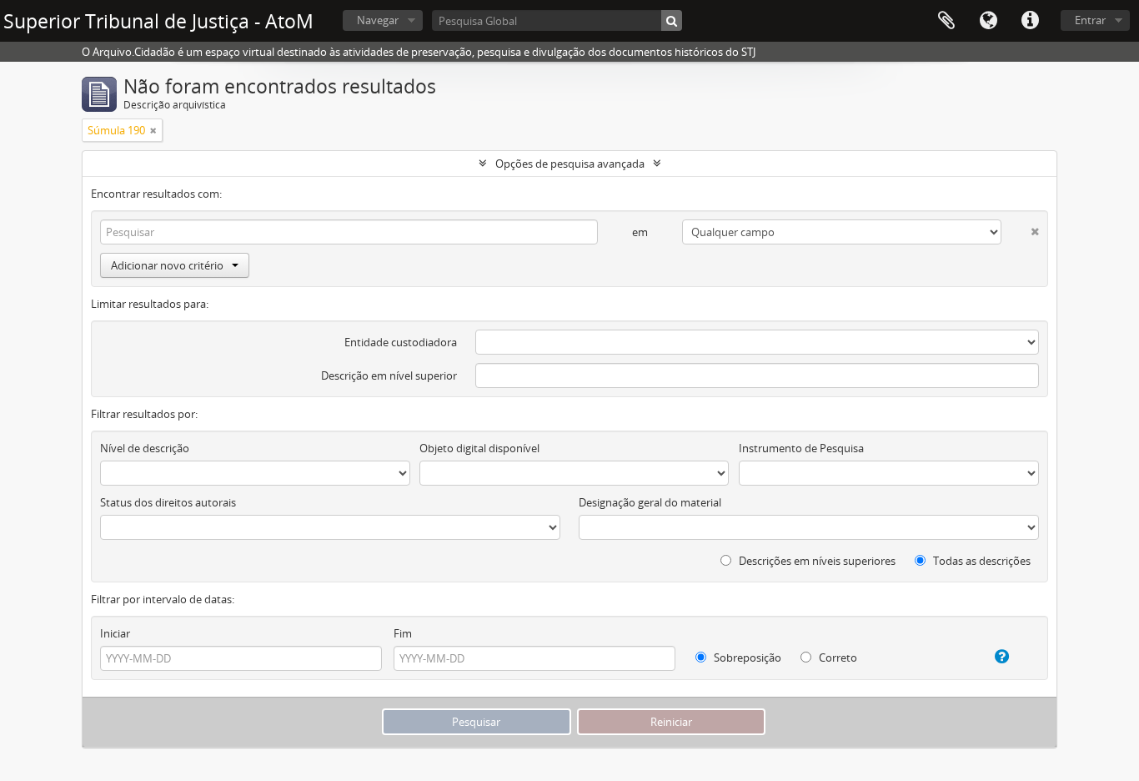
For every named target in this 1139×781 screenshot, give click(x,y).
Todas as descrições (981, 560)
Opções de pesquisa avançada (570, 163)
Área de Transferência (946, 21)
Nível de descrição (144, 448)
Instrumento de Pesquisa (801, 448)
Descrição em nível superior (389, 375)
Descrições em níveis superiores (816, 560)
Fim (403, 633)
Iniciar (115, 633)
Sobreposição (746, 657)
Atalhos (1030, 21)
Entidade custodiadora (400, 342)
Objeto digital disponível (479, 448)
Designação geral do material (650, 502)
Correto (836, 657)
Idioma (988, 21)
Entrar (1090, 20)
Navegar (378, 20)
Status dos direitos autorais (168, 502)
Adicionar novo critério (167, 265)
